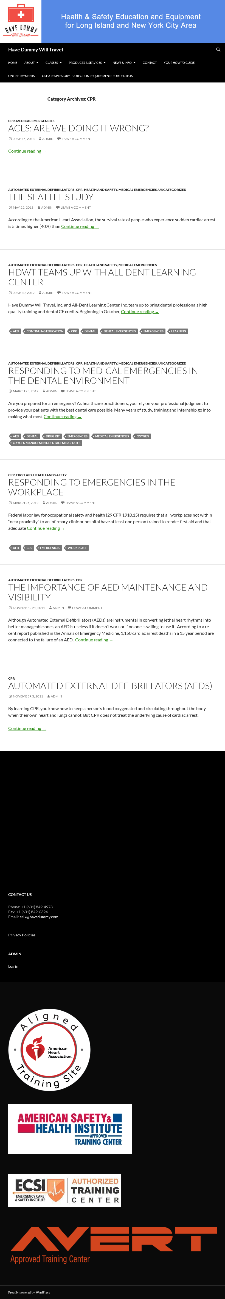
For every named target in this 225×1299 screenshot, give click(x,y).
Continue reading (27, 150)
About (29, 62)
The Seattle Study (51, 196)
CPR (11, 121)
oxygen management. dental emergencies (46, 443)
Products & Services (85, 62)
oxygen (143, 436)
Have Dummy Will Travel (35, 49)
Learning (178, 331)
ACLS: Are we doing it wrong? (78, 128)
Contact (150, 62)
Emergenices (50, 548)
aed (16, 331)
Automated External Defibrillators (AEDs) (110, 685)
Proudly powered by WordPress (29, 1292)
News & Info (122, 62)
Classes (52, 62)
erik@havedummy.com (39, 916)
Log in (13, 966)
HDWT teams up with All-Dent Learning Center (102, 277)
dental (90, 331)
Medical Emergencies (35, 121)
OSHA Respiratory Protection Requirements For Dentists (87, 76)
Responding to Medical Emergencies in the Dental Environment (103, 375)
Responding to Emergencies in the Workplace (92, 487)
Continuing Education (45, 331)
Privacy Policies (21, 935)
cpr (74, 331)
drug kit (53, 436)
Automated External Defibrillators (41, 189)
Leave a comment (77, 139)
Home (12, 62)
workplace (77, 548)
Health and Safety (100, 189)
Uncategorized (172, 189)
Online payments (21, 76)
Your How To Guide (179, 62)
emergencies (154, 331)
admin (48, 139)
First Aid (24, 475)
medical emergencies (112, 436)
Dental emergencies (120, 331)
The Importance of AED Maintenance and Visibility (108, 592)
